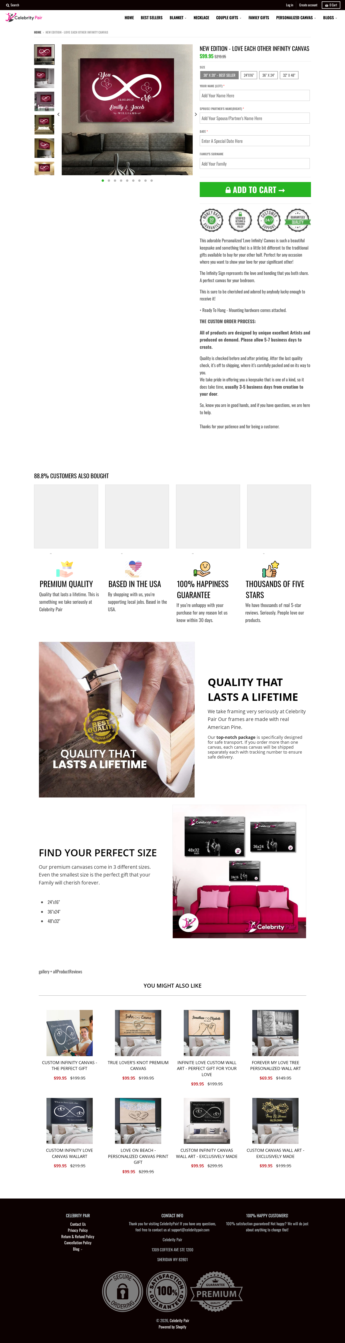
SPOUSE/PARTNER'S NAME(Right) (221, 108)
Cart (333, 4)
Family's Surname (211, 154)
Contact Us (78, 1224)
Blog (76, 1249)
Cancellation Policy (78, 1242)
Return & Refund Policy (77, 1236)
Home (37, 32)
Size (202, 67)
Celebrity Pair (179, 1320)
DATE (203, 131)
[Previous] (59, 114)
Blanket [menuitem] (176, 17)
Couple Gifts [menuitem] (227, 17)
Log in (289, 4)
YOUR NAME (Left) (211, 85)
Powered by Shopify (172, 1327)
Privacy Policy (78, 1230)
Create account (308, 4)
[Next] (195, 114)
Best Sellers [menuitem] (152, 17)
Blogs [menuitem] (328, 17)
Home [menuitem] (129, 17)
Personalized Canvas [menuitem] (294, 17)
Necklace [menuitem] (201, 17)
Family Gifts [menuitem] (259, 17)
